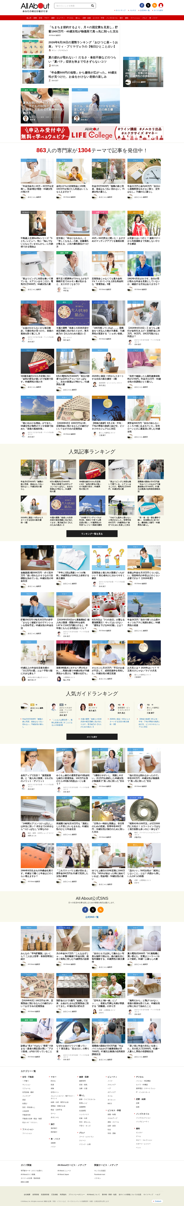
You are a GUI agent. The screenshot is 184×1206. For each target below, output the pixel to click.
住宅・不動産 (28, 1077)
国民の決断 (25, 1182)
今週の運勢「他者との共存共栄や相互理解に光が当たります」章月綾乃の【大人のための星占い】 (91, 723)
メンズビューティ (142, 1122)
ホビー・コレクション (144, 1140)
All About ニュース (64, 1171)
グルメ (144, 18)
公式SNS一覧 (145, 10)
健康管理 (82, 1081)
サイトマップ (121, 10)
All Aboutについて (93, 1194)
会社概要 (27, 1194)
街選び (24, 1103)
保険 (52, 1088)
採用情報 (35, 1194)
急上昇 (29, 18)
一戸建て (25, 1081)
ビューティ (61, 18)
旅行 (121, 18)
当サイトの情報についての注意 (130, 1194)
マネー (46, 18)
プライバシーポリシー (77, 1194)
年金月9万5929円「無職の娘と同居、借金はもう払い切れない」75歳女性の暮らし (33, 723)
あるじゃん (55, 1117)
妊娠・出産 (83, 1118)
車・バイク (153, 18)
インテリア (26, 1096)
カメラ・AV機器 (142, 1085)
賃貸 (24, 1100)
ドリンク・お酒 (85, 1144)
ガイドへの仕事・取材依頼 (30, 1178)
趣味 (126, 18)
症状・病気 (83, 1085)
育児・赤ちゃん (85, 1122)
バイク (53, 1147)
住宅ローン (55, 1092)
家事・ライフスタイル (87, 1099)
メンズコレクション (143, 1118)
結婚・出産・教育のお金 (60, 1102)
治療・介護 (83, 1088)
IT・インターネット (143, 1092)
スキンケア (112, 1085)
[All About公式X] (148, 5)
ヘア (109, 1088)
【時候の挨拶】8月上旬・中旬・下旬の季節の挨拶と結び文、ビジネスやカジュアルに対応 (149, 723)
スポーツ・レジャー (143, 1144)
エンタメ (139, 1132)
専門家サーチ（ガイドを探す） (32, 1171)
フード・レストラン (86, 1137)
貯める (53, 1081)
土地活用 (25, 1111)
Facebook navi (99, 1174)
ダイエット (112, 1100)
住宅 (40, 18)
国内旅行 (54, 1132)
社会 (109, 1130)
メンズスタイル (112, 18)
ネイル (110, 1096)
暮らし (78, 18)
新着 (35, 18)
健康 (53, 18)
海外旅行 (54, 1128)
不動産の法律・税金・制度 (32, 1119)
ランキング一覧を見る (92, 534)
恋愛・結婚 (87, 18)
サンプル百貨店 (100, 1171)
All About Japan (63, 1174)
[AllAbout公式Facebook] (142, 5)
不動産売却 (26, 1115)
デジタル (70, 18)
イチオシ (97, 1178)
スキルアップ (112, 1118)
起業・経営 (112, 1126)
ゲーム (138, 1136)
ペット (138, 1148)
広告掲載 (54, 1194)
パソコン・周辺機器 (143, 1081)
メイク (110, 1081)
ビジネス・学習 (98, 18)
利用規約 (63, 1194)
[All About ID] (161, 6)
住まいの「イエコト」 (30, 1122)
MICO (110, 1103)
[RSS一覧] (154, 5)
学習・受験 (112, 1133)
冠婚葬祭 (82, 1107)
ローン (53, 1113)
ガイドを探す (158, 10)
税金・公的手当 (56, 1110)
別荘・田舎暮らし (28, 1107)
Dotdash (158, 1201)
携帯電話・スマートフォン (145, 1088)
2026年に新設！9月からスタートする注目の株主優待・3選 (120, 721)
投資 (52, 1085)
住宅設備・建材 (28, 1092)
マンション (26, 1085)
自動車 (53, 1143)
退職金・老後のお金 (58, 1106)
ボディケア (112, 1092)
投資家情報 (45, 1194)
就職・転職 (112, 1114)
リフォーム (26, 1088)
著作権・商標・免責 (109, 1194)
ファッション (135, 18)
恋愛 (137, 1103)
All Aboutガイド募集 (28, 1174)
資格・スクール (113, 1122)
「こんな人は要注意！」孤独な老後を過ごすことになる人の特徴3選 (61, 722)
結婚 (137, 1107)
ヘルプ (157, 1194)
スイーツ (82, 1140)
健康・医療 (84, 1077)
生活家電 (82, 1111)
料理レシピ (83, 1103)
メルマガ (132, 10)
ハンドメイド (84, 1114)
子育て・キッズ (85, 1126)
